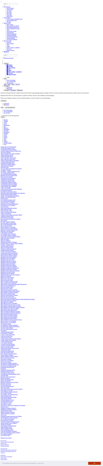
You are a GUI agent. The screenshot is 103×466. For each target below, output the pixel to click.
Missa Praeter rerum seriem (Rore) (9, 310)
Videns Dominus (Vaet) (6, 427)
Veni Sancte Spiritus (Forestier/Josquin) (10, 421)
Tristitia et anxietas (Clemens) (8, 412)
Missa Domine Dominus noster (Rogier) (10, 291)
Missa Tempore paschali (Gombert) (9, 317)
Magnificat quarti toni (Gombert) (8, 262)
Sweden (5, 141)
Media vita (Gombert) (6, 276)
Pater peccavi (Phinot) (6, 362)
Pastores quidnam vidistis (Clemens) (9, 356)
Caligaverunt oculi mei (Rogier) (8, 178)
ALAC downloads (11, 81)
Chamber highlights (11, 35)
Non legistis (3, 330)
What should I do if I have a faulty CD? (9, 450)
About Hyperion (4, 459)
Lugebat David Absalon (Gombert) (9, 254)
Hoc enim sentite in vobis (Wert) (8, 223)
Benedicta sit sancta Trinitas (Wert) (9, 175)
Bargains (9, 21)
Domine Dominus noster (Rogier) (9, 194)
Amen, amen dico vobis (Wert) (8, 159)
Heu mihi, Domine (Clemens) (8, 221)
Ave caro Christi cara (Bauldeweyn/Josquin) (11, 168)
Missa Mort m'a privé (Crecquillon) (9, 303)
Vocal (5, 144)
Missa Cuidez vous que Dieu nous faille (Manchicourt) (14, 284)
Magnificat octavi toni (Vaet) (7, 259)
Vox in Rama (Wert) (5, 435)
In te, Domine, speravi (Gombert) (8, 235)
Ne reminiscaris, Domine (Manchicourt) (10, 326)
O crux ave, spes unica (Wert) (8, 334)
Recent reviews (10, 8)
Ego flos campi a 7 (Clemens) (8, 202)
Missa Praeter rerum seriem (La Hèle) (9, 308)
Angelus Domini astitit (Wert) (8, 161)
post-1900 (6, 130)
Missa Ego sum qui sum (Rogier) (8, 298)
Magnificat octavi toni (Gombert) (8, 257)
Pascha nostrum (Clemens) (7, 355)
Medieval (6, 128)
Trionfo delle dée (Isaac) (6, 410)
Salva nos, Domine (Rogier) (7, 386)
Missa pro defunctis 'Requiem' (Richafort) (10, 313)
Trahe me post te (4, 406)
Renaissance (7, 132)
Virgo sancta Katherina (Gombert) (9, 431)
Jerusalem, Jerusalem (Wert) (7, 244)
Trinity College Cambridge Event (14, 19)
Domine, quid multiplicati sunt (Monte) (10, 195)
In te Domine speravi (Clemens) (8, 234)
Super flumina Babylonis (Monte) (9, 397)
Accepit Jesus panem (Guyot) (8, 148)
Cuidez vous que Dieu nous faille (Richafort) (11, 189)
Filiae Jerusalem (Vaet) (6, 209)
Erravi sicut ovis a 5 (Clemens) (8, 205)
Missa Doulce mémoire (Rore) (8, 293)
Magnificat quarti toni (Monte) (8, 264)
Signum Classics (10, 50)
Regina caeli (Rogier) (6, 381)
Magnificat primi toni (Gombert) (8, 261)
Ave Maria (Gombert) (6, 170)
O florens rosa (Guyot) (6, 337)
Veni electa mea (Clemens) (7, 420)
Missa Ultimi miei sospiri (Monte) (9, 318)
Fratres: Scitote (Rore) (6, 213)
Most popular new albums (13, 25)
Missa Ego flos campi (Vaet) (7, 296)
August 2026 (10, 9)
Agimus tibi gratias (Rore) (7, 156)
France (5, 124)
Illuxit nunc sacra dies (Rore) (7, 231)
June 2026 (9, 12)
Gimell (8, 46)
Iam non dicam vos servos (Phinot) (9, 228)
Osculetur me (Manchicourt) (7, 351)
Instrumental (7, 125)
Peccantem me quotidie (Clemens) (9, 363)
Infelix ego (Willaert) (5, 240)
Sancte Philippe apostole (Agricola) (9, 391)
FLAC (9, 84)
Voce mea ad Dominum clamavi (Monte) (10, 432)
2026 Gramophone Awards (13, 28)
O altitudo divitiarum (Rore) (7, 332)
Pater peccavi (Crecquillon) (7, 360)
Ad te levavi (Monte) (6, 152)
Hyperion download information (7, 441)
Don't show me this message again (10, 115)
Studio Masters (10, 32)
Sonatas (5, 137)
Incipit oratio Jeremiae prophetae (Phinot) (10, 236)
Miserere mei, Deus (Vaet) (7, 278)
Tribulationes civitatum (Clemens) (9, 409)
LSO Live (9, 49)
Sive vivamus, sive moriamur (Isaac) (9, 394)
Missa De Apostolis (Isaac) (7, 287)
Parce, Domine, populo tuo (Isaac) (9, 353)
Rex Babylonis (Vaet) (6, 385)
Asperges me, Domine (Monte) (8, 164)
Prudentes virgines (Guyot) (7, 371)
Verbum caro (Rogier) (6, 424)
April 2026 (9, 15)
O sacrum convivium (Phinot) (8, 344)
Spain (5, 140)
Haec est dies (4, 220)
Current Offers (7, 17)
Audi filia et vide (5, 167)
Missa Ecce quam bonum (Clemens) (9, 295)
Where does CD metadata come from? (8, 451)
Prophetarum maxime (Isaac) (7, 367)
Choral (5, 122)
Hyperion (9, 42)
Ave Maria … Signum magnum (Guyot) (10, 171)
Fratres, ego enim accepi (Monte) (8, 212)
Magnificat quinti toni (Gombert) (8, 265)
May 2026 (9, 13)
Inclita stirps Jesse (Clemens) (7, 238)
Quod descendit (4, 375)
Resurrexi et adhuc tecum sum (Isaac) (9, 382)
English (7, 90)
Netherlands (6, 129)
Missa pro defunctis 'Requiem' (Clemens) (10, 311)
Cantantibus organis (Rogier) (7, 179)
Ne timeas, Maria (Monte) (7, 327)
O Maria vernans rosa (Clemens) (8, 340)
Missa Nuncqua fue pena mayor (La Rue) (10, 304)
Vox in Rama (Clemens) (6, 434)
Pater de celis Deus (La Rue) (7, 357)
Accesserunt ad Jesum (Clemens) (8, 149)
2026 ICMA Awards (11, 31)
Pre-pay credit (3, 443)
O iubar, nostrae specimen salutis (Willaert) (11, 338)
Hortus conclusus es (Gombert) (8, 227)
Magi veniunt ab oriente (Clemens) (9, 255)
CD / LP (17, 84)
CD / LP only (10, 83)
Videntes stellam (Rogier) (7, 428)
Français (10, 87)
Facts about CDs (4, 448)
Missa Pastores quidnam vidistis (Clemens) (11, 306)
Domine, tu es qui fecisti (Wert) (8, 197)
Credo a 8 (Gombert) (6, 187)
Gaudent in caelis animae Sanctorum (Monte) (11, 215)
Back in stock (10, 24)
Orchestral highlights (12, 34)
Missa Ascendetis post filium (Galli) (9, 281)
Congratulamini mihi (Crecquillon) (9, 183)
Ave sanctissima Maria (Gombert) (9, 174)
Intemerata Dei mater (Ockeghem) (9, 242)
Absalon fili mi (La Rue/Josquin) (8, 146)
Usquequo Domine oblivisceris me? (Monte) (11, 416)
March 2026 (9, 16)
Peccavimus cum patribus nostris (8, 366)
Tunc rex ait (3, 415)
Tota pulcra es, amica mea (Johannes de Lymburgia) (13, 405)
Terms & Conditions (5, 444)
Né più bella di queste (6, 323)
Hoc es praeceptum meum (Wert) (8, 224)
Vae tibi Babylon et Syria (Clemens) (9, 417)
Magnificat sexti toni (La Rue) (8, 272)
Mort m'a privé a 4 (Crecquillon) (8, 321)
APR (8, 45)
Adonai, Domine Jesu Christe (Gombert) (10, 153)
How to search (3, 440)
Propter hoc (3, 368)
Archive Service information (6, 456)
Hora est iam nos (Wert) (6, 225)
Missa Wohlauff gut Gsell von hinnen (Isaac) (11, 319)
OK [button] (94, 463)
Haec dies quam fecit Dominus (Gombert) (11, 219)
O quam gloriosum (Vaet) (7, 341)
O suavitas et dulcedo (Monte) (8, 345)
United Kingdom (8, 143)
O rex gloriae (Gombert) (6, 342)
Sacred (2, 117)
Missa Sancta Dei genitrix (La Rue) (9, 314)
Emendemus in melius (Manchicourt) (9, 204)
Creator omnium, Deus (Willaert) (8, 186)
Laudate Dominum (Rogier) (7, 250)
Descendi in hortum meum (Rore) (9, 191)
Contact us (3, 452)
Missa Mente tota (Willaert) (7, 302)
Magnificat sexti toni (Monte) (7, 273)
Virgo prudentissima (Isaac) (7, 430)
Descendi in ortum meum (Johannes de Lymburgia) (13, 193)
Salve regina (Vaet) (5, 387)
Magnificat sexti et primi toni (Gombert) (10, 270)
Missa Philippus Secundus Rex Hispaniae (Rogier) (13, 307)
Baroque (6, 119)
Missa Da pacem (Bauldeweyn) (8, 285)
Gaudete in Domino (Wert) (7, 216)
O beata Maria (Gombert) (7, 333)
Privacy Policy (4, 458)
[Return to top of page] (6, 438)
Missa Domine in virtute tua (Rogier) (9, 292)
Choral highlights (11, 38)
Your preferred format (10, 107)
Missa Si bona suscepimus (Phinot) (9, 315)
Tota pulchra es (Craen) (6, 402)
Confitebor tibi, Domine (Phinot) (8, 182)
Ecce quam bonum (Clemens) (8, 201)
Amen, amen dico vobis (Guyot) (8, 157)
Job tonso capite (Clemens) (7, 246)
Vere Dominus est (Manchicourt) (8, 425)
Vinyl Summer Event (12, 20)
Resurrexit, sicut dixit (6, 383)
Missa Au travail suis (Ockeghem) (9, 283)
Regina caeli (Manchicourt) (7, 379)
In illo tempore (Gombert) (7, 232)
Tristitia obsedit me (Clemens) (8, 413)
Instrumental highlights (12, 36)
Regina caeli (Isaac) (5, 378)
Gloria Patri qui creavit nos (7, 217)
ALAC (13, 84)
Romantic (6, 133)
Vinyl (8, 30)
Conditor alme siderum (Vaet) (8, 181)
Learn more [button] (40, 463)
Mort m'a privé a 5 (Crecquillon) (8, 322)
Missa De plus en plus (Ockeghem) (9, 289)
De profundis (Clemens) (6, 190)
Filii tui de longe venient (6, 210)
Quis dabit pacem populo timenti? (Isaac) (10, 374)
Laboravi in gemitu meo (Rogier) (8, 249)
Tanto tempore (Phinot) (6, 398)
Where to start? (7, 23)
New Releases (7, 6)
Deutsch (10, 88)
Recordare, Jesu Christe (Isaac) (8, 376)
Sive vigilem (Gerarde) (6, 393)
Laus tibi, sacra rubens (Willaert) (8, 251)
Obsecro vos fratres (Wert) (7, 347)
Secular (5, 136)
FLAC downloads (11, 80)
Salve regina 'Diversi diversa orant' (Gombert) (11, 389)
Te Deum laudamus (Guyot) (7, 400)
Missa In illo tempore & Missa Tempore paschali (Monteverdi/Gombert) (18, 299)
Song (5, 138)
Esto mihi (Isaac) (5, 206)
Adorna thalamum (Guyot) (7, 155)
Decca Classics (10, 43)
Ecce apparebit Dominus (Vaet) (8, 200)
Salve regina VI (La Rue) (7, 390)
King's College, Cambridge (13, 47)
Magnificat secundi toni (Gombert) (9, 266)
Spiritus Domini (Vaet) (6, 396)
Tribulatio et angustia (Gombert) (8, 408)
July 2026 (9, 10)
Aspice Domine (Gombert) (7, 166)
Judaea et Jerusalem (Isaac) (7, 247)
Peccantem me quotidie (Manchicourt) (10, 364)
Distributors (3, 455)
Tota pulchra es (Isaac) (6, 404)
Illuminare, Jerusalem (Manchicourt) (9, 230)
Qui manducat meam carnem (7, 372)
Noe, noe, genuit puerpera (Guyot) (9, 329)
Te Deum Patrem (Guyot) (7, 401)
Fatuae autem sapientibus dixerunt (9, 208)
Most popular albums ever (13, 27)
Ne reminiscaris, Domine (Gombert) (9, 325)
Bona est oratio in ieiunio (7, 176)
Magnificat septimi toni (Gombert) (9, 269)
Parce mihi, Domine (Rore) (7, 352)
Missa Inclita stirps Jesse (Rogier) (8, 300)
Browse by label (7, 40)
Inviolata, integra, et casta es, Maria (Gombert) (12, 243)
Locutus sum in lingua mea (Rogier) (9, 253)
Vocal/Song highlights (12, 39)
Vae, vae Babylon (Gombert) (7, 419)
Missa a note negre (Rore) (7, 280)
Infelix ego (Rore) (5, 239)
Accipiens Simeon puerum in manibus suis (11, 151)
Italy (5, 126)
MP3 (5, 78)
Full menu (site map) (8, 58)
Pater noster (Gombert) (6, 359)
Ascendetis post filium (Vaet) (7, 163)
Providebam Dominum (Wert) (8, 370)
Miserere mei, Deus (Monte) (7, 277)
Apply (8, 77)
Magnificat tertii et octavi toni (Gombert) (10, 274)
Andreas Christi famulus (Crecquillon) (10, 160)
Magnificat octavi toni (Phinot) (8, 258)
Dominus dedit (4, 198)
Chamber (6, 121)
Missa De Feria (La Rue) (6, 288)
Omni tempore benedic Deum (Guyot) (10, 348)
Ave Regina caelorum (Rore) (7, 172)
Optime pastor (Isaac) (6, 349)
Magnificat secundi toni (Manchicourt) (10, 268)
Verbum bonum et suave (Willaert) (9, 423)
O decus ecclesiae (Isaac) (7, 336)
